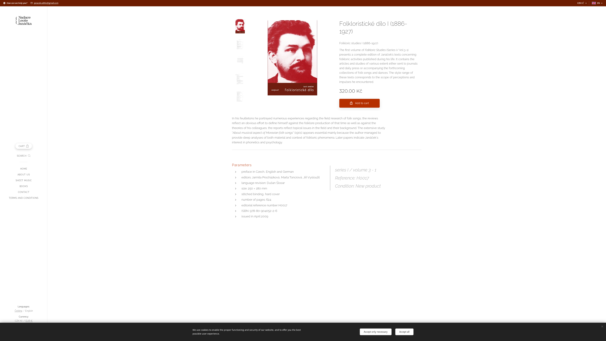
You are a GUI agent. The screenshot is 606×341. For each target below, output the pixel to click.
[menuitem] (23, 169)
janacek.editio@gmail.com (46, 3)
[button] (23, 156)
